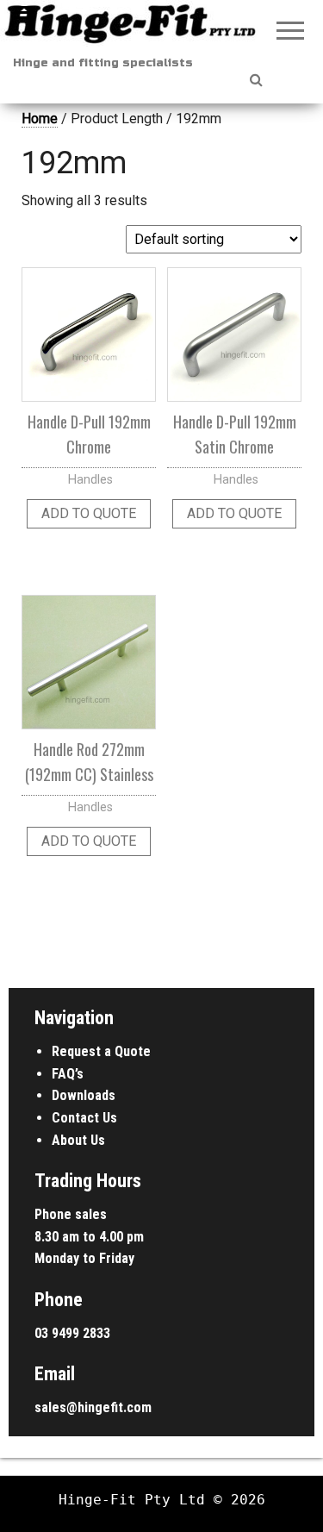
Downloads (83, 1095)
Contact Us (84, 1118)
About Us (78, 1140)
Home (40, 118)
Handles (90, 479)
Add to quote (88, 513)
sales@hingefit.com (93, 1407)
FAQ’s (68, 1074)
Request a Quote (101, 1051)
